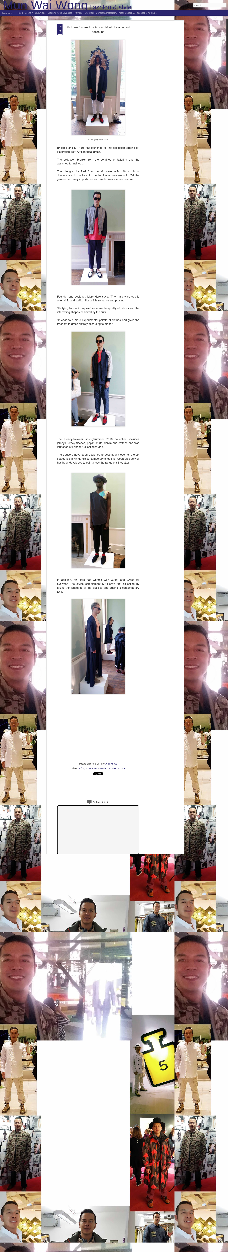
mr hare (121, 768)
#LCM (81, 768)
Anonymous (111, 763)
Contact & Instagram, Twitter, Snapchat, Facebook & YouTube (126, 12)
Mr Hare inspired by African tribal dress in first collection (98, 29)
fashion (89, 768)
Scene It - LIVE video (35, 12)
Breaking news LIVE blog (60, 12)
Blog (20, 12)
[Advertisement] (156, 73)
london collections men (105, 768)
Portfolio (78, 12)
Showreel (89, 12)
